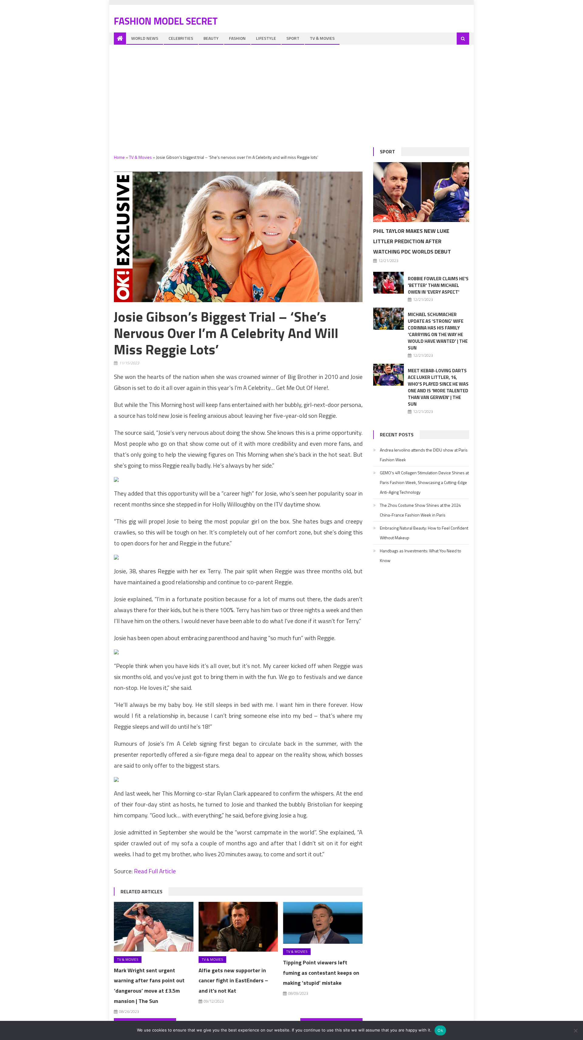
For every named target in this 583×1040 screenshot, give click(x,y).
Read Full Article (155, 871)
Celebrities (181, 38)
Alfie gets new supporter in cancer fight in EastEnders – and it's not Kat (233, 980)
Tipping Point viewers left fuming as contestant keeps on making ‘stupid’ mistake (321, 972)
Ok (440, 1030)
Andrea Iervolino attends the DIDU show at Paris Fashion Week (424, 455)
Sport (292, 38)
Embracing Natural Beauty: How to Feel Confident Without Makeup (424, 533)
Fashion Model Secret (166, 21)
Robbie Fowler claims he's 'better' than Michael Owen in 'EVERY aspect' (438, 285)
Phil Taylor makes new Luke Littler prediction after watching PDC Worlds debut (412, 241)
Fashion (237, 38)
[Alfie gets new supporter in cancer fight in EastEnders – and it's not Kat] (238, 927)
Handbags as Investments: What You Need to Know (420, 555)
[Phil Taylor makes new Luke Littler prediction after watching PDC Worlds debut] (421, 192)
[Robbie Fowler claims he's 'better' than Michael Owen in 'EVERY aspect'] (388, 283)
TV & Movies (322, 38)
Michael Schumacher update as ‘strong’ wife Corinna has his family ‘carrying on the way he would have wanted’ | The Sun (438, 331)
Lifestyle (266, 38)
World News (144, 38)
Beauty (211, 38)
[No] (575, 1031)
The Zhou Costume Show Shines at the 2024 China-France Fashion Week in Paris (420, 510)
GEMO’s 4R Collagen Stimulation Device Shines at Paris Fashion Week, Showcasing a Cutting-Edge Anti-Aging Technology (424, 482)
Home (119, 157)
